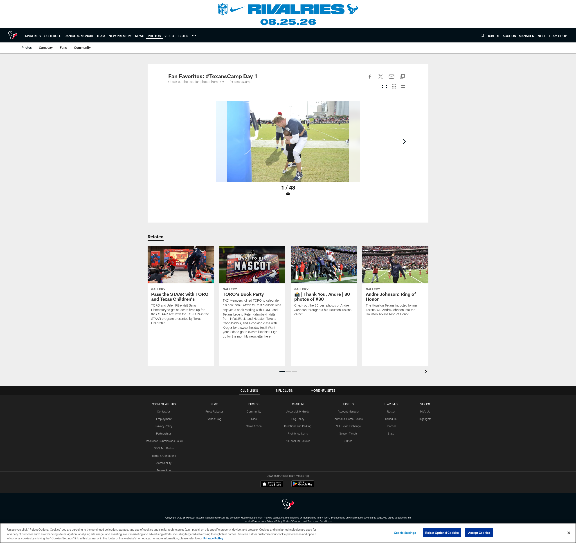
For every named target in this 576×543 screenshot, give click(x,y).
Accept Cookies (479, 532)
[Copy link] (402, 77)
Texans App (164, 470)
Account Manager (348, 411)
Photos (253, 404)
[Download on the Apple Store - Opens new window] (271, 484)
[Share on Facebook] (370, 79)
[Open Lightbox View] (288, 151)
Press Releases (214, 411)
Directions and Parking (297, 426)
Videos (425, 404)
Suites (348, 440)
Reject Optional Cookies (442, 532)
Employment (164, 418)
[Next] (404, 141)
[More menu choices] (194, 35)
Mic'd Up (425, 411)
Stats (391, 433)
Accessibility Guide (297, 411)
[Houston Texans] (288, 504)
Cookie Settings (405, 532)
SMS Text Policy (164, 448)
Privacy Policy (163, 426)
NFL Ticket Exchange (348, 426)
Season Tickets (348, 433)
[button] (282, 371)
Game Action (254, 426)
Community (254, 411)
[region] (288, 533)
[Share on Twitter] (380, 79)
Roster (391, 411)
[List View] (403, 86)
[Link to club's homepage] (12, 35)
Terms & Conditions (164, 455)
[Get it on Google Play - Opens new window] (302, 486)
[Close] (569, 533)
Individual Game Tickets (348, 418)
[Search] (482, 35)
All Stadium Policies (298, 440)
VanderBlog (214, 418)
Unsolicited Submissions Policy (164, 440)
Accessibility (163, 462)
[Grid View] (394, 86)
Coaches (391, 426)
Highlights (425, 418)
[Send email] (391, 79)
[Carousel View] (384, 86)
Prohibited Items (298, 433)
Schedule (390, 418)
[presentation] (426, 372)
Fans (254, 418)
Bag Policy (297, 418)
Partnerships (163, 433)
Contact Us (164, 411)
